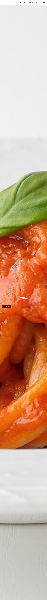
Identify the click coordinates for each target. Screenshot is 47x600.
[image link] (3, 2)
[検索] (36, 2)
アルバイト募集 (6, 306)
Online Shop (43, 2)
